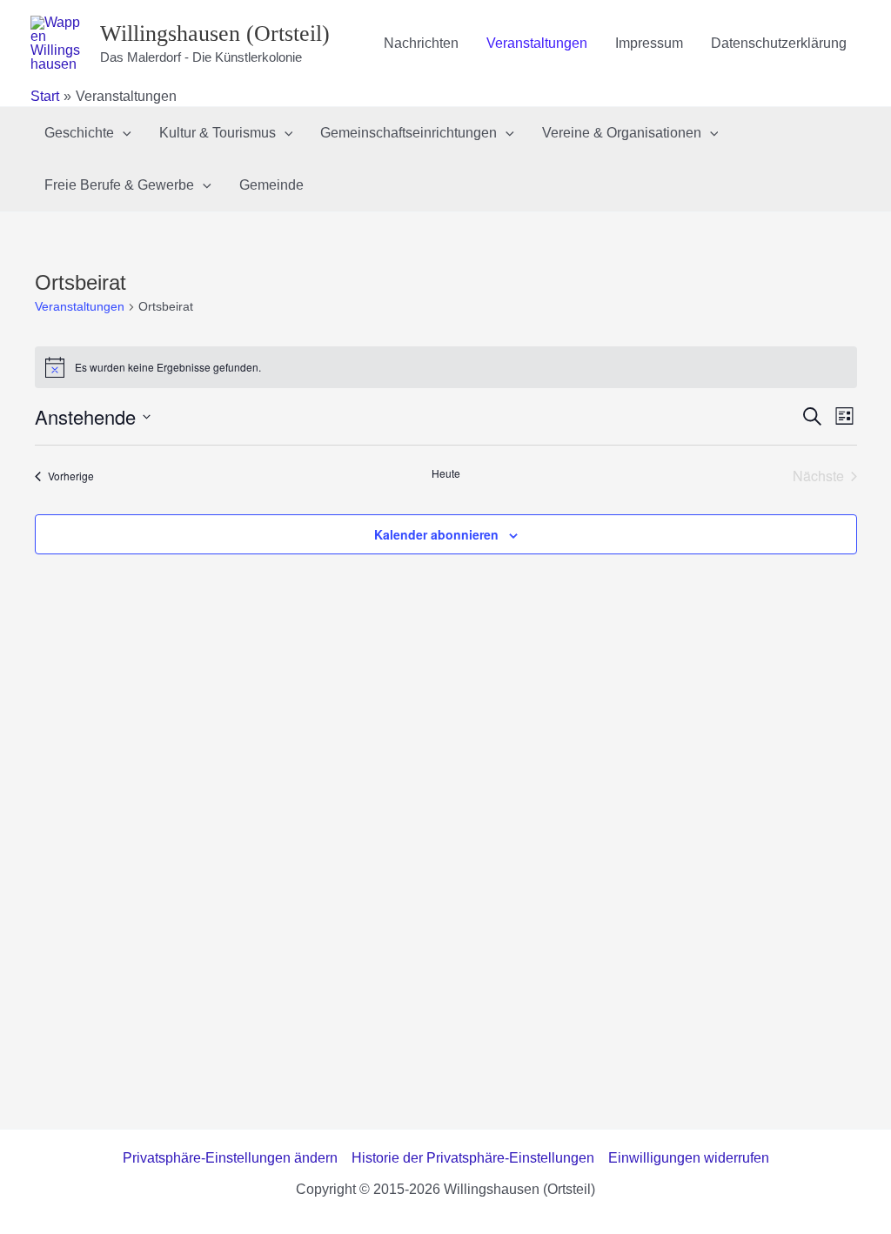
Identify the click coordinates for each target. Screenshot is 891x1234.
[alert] (446, 367)
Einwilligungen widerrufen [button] (688, 1157)
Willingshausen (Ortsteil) (215, 33)
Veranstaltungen (79, 306)
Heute (446, 473)
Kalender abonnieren (436, 534)
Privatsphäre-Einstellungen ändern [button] (230, 1157)
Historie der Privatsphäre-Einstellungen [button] (473, 1157)
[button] (122, 133)
